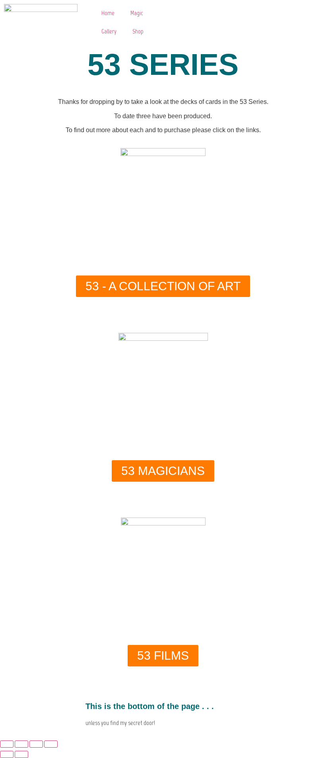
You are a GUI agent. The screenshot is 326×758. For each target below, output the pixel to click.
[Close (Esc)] (51, 744)
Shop (138, 31)
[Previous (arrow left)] (7, 754)
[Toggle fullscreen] (21, 744)
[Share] (36, 744)
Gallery (108, 31)
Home (107, 13)
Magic (136, 13)
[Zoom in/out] (7, 744)
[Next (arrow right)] (21, 754)
